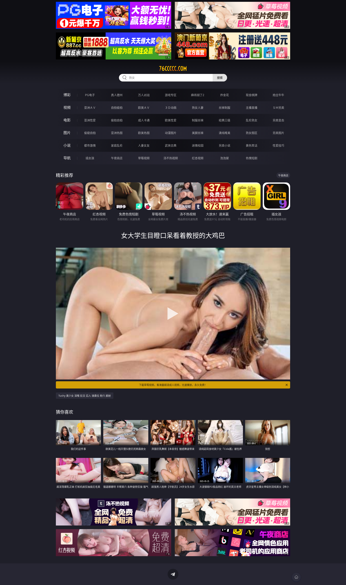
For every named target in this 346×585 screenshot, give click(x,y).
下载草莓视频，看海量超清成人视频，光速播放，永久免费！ (173, 385)
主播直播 (251, 108)
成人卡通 (144, 120)
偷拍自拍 (117, 120)
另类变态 (278, 120)
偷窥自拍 (90, 133)
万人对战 (144, 95)
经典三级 (224, 120)
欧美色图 (144, 133)
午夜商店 (117, 158)
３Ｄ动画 (170, 108)
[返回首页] (296, 577)
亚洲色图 (117, 133)
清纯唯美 (224, 133)
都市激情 (90, 145)
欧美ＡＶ (144, 108)
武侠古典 (170, 145)
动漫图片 (170, 133)
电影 (67, 120)
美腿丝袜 (197, 133)
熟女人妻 (197, 108)
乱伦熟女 (251, 120)
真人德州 (117, 95)
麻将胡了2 (197, 95)
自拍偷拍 (117, 108)
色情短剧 (251, 158)
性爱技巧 (278, 145)
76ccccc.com (173, 68)
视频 (67, 107)
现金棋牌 (251, 95)
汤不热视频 (170, 158)
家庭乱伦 (117, 145)
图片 (67, 132)
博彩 (67, 94)
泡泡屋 (224, 158)
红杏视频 (197, 158)
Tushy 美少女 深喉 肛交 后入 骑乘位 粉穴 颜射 (84, 395)
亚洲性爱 (90, 120)
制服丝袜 (197, 120)
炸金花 (224, 95)
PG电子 (90, 95)
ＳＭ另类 (278, 108)
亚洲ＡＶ (90, 108)
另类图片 (278, 133)
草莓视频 (144, 158)
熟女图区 (251, 133)
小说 (67, 145)
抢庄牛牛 (278, 95)
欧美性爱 (170, 120)
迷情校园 (197, 145)
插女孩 (90, 158)
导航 (67, 158)
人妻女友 (144, 145)
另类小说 (224, 145)
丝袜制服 (224, 108)
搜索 (220, 78)
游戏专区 (170, 95)
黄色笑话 (251, 145)
